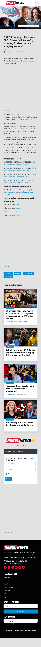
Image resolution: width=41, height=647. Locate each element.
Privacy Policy (7, 577)
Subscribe (6, 584)
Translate (17, 624)
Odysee (18, 212)
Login (5, 597)
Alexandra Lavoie (11, 428)
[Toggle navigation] (2, 3)
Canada (17, 273)
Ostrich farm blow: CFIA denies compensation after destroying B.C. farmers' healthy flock (20, 352)
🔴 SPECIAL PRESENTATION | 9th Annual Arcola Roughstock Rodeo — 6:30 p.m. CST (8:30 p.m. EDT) (20, 315)
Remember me (13, 474)
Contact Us (7, 590)
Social (5, 594)
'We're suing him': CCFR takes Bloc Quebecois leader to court (20, 423)
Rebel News (11, 51)
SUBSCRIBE (31, 458)
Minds (18, 208)
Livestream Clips (10, 394)
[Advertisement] (20, 88)
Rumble (18, 204)
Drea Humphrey (10, 358)
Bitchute (18, 216)
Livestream (8, 273)
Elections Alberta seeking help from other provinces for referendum (20, 389)
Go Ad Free (9, 110)
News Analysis (28, 273)
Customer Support (9, 587)
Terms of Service (8, 581)
